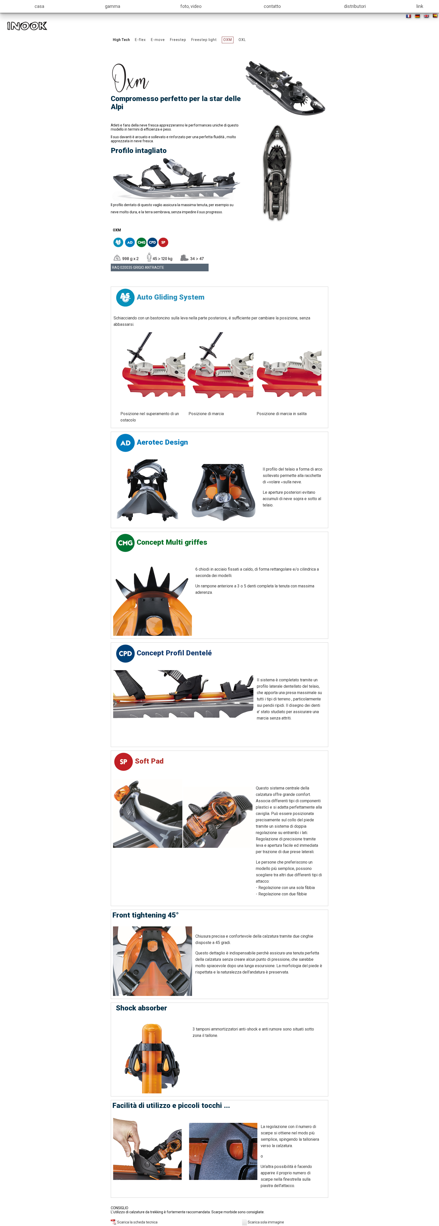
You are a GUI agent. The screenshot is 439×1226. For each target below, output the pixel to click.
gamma (112, 6)
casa (39, 6)
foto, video (190, 6)
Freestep (178, 40)
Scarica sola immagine (266, 1222)
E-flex (140, 40)
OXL (242, 40)
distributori (355, 6)
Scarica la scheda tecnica (137, 1222)
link (419, 6)
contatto (272, 6)
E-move (158, 40)
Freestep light (204, 40)
